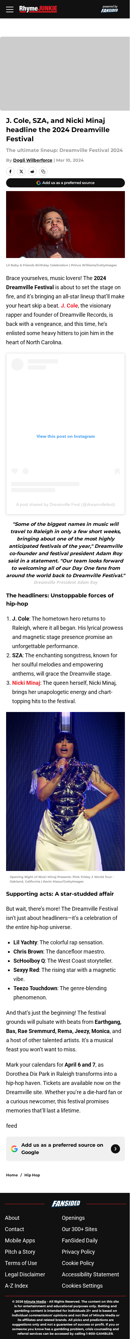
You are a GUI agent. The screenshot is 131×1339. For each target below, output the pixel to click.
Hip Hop (32, 1175)
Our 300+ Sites (79, 1229)
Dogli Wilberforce (32, 160)
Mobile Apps (20, 1240)
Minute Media (35, 1302)
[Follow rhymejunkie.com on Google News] (115, 1148)
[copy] (43, 171)
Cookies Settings (82, 1285)
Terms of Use (21, 1263)
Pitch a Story (20, 1252)
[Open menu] (9, 9)
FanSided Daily (80, 1240)
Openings (73, 1218)
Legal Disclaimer (25, 1274)
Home (12, 1175)
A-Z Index (16, 1285)
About (12, 1218)
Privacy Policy (78, 1252)
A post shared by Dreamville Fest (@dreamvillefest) (65, 504)
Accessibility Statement (90, 1274)
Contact (14, 1229)
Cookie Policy (78, 1263)
